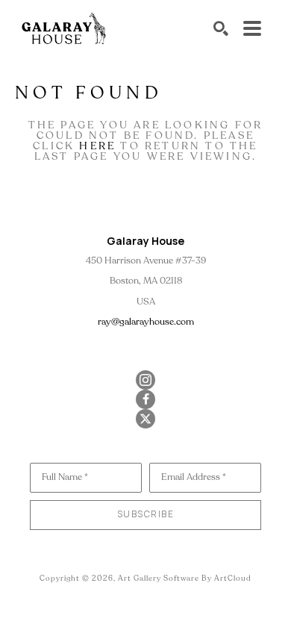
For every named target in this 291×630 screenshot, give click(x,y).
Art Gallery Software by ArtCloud (184, 578)
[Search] (220, 28)
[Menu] (252, 28)
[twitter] (145, 418)
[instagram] (145, 380)
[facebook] (145, 399)
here (97, 146)
